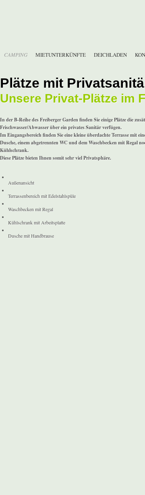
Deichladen (110, 54)
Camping (15, 54)
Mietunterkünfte (60, 54)
